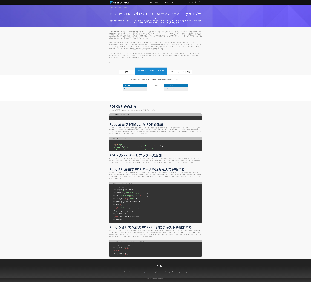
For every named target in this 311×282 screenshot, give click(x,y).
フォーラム (149, 272)
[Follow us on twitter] (154, 266)
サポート (157, 2)
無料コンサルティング (160, 272)
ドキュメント (132, 272)
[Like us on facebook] (150, 266)
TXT (168, 88)
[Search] (200, 2)
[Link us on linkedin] (161, 266)
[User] (196, 2)
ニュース (140, 272)
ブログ (171, 272)
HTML (170, 88)
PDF (126, 88)
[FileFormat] (120, 2)
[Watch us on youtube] (157, 266)
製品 (151, 2)
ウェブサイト (165, 2)
